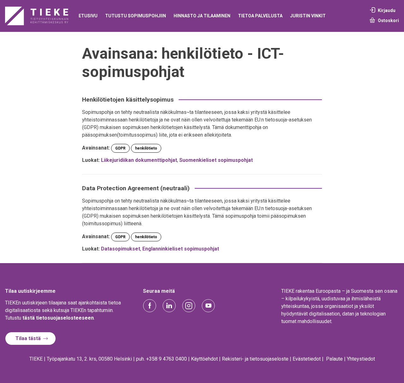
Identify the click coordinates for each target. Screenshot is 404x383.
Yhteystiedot (361, 359)
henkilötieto (146, 148)
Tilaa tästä (28, 338)
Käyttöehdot (204, 359)
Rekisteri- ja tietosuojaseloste (255, 359)
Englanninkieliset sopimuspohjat (180, 249)
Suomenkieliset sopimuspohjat (216, 160)
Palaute (334, 359)
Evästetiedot (307, 359)
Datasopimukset (120, 249)
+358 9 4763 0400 (166, 359)
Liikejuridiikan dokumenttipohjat (139, 160)
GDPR (120, 148)
